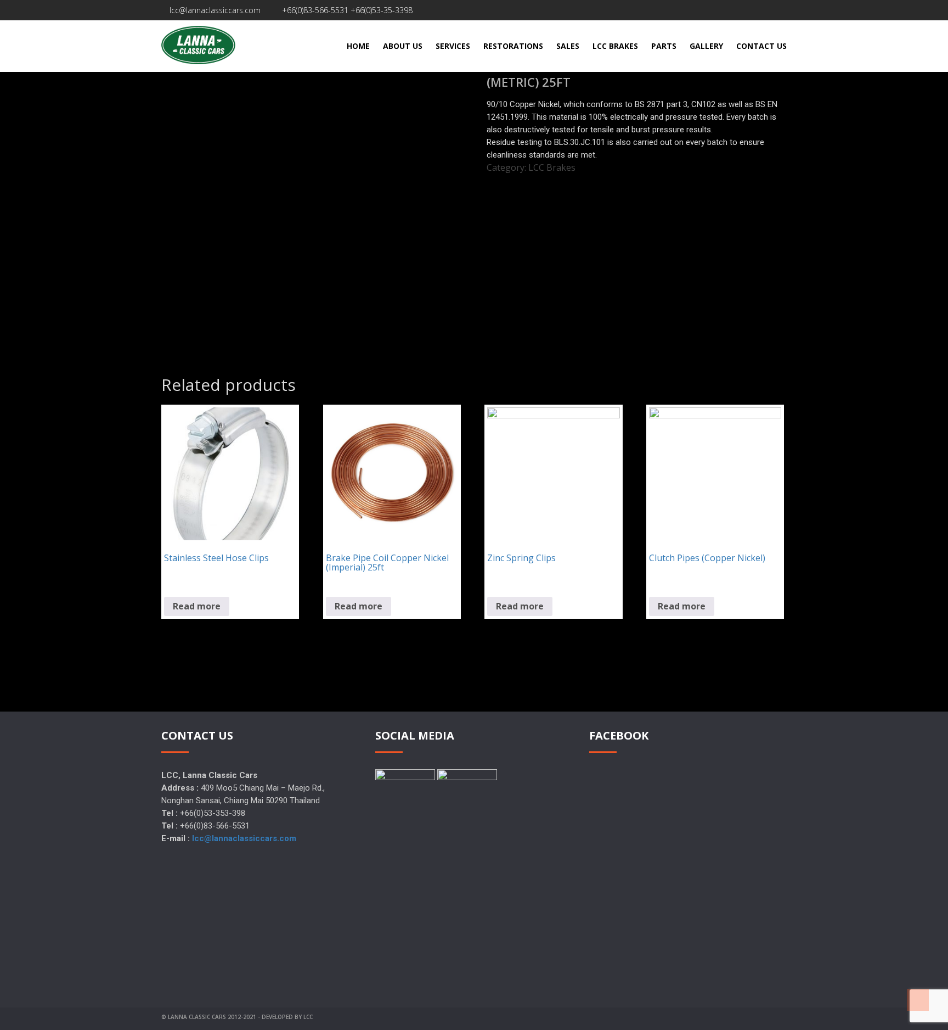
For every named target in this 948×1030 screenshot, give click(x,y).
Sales (567, 46)
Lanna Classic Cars (197, 1017)
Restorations (513, 46)
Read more (197, 606)
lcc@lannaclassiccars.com (214, 10)
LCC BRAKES (615, 46)
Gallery (706, 46)
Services (453, 46)
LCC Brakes (551, 167)
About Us (402, 46)
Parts (663, 46)
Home (358, 46)
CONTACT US (761, 46)
